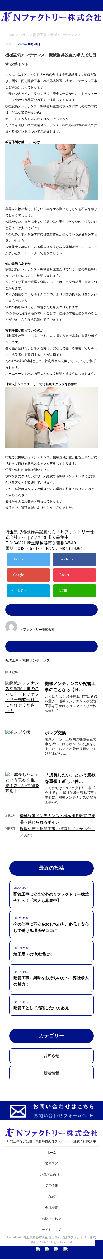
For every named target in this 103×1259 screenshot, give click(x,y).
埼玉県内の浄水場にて (33, 954)
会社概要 (51, 1208)
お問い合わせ (51, 1219)
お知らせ (51, 1056)
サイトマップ (51, 1230)
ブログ (51, 1197)
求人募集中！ (60, 537)
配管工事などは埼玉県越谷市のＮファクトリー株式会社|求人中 (51, 1141)
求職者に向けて (51, 1174)
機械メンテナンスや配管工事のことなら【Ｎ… (70, 686)
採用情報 (51, 1185)
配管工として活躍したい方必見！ (43, 1008)
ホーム (51, 1152)
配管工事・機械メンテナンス (55, 35)
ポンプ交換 (55, 732)
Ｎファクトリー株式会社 (37, 629)
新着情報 (51, 1073)
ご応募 (26, 501)
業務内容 (51, 1163)
